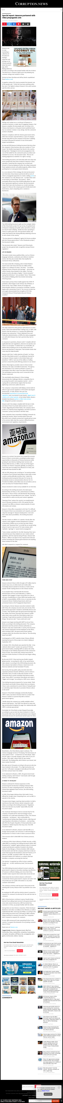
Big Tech (28, 930)
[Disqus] (19, 1019)
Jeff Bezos (18, 934)
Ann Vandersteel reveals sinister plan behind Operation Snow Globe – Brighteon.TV (52, 973)
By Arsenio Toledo (52, 1031)
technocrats (9, 936)
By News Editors (52, 924)
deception (12, 934)
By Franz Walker (52, 1056)
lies (22, 934)
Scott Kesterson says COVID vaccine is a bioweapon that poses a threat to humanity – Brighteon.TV (52, 945)
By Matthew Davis (52, 947)
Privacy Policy (31, 1097)
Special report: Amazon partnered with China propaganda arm (51, 958)
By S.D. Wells (51, 1013)
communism (16, 932)
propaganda (27, 934)
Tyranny (21, 936)
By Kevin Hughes (52, 968)
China (10, 932)
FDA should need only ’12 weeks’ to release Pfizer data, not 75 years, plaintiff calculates (52, 980)
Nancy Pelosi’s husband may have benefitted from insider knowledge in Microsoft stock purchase (51, 1053)
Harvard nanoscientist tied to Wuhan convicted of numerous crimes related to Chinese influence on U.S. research (52, 913)
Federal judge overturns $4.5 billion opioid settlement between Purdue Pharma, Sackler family (52, 1036)
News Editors (14, 20)
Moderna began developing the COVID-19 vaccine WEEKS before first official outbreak (51, 1028)
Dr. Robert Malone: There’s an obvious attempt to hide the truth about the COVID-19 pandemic (51, 965)
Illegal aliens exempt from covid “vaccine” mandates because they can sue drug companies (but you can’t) (51, 937)
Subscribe (55, 1101)
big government (20, 930)
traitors (16, 936)
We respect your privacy (23, 1093)
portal (32, 176)
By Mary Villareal (52, 955)
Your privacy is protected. (8, 955)
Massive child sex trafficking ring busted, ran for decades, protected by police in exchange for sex (51, 921)
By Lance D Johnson (52, 1003)
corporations (31, 932)
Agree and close (48, 1094)
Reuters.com (8, 79)
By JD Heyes (51, 1024)
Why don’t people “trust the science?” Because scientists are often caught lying (51, 1069)
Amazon (13, 930)
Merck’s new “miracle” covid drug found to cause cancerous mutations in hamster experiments (51, 929)
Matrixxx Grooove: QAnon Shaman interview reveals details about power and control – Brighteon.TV (51, 952)
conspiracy (24, 932)
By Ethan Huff (51, 917)
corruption (5, 934)
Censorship (5, 932)
